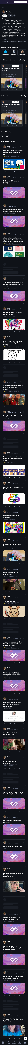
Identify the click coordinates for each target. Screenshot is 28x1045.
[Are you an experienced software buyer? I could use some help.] (14, 680)
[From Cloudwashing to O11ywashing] (14, 580)
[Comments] (7, 90)
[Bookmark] (17, 90)
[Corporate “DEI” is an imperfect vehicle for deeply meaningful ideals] (14, 954)
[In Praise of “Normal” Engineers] (14, 762)
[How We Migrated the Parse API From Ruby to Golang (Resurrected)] (14, 711)
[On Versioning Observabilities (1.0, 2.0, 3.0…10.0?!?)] (14, 983)
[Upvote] (2, 90)
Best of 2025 (5, 136)
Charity (8, 146)
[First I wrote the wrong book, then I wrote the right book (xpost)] (14, 349)
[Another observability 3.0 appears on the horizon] (14, 925)
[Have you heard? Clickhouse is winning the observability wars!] (14, 159)
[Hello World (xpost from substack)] (14, 523)
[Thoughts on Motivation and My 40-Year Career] (14, 740)
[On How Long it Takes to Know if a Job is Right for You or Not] (14, 799)
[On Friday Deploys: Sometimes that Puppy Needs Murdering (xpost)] (14, 465)
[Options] (14, 15)
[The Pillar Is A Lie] (14, 607)
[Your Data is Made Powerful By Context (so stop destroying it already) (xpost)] (14, 291)
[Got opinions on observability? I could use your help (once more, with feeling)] (14, 650)
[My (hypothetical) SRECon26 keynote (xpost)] (14, 320)
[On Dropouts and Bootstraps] (14, 853)
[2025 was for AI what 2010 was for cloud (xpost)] (14, 494)
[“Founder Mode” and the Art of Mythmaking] (14, 1026)
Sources (6, 8)
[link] (3, 1042)
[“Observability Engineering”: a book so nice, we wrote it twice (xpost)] (14, 394)
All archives (23, 132)
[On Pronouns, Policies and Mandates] (14, 826)
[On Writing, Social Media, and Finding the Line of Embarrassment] (14, 881)
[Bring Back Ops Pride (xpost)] (14, 422)
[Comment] (10, 171)
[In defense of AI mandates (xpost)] (14, 188)
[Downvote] (12, 90)
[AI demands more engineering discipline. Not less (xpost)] (14, 217)
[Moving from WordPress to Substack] (11, 77)
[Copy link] (21, 90)
